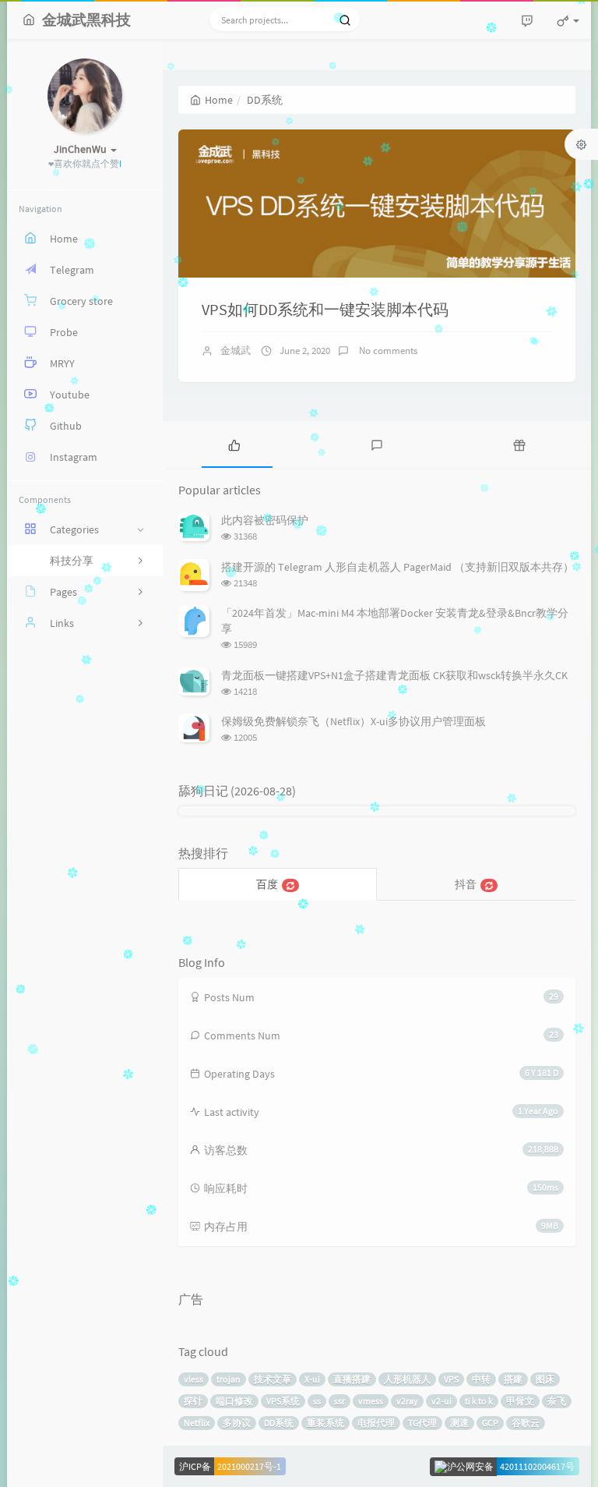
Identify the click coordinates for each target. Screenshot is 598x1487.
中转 (481, 1379)
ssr (339, 1401)
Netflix (196, 1423)
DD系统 (279, 1423)
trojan (228, 1379)
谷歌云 (526, 1423)
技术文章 (272, 1379)
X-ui (312, 1379)
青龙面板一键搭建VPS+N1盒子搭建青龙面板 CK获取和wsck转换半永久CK (394, 675)
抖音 (466, 884)
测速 (459, 1423)
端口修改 (234, 1401)
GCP (490, 1423)
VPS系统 (283, 1401)
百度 (267, 884)
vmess (370, 1401)
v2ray (407, 1401)
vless (193, 1379)
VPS (451, 1379)
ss (317, 1401)
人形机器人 (407, 1379)
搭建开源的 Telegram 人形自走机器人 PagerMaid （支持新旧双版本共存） (397, 567)
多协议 (237, 1423)
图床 (545, 1379)
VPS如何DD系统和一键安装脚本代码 (325, 309)
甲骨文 (520, 1401)
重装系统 (325, 1423)
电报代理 (376, 1423)
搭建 (513, 1379)
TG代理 (422, 1423)
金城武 (235, 350)
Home (219, 100)
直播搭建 (352, 1379)
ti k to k (479, 1401)
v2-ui (441, 1401)
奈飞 (556, 1401)
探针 (193, 1401)
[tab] (234, 444)
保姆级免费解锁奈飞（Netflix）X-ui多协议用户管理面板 (353, 721)
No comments (387, 350)
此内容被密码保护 (264, 520)
